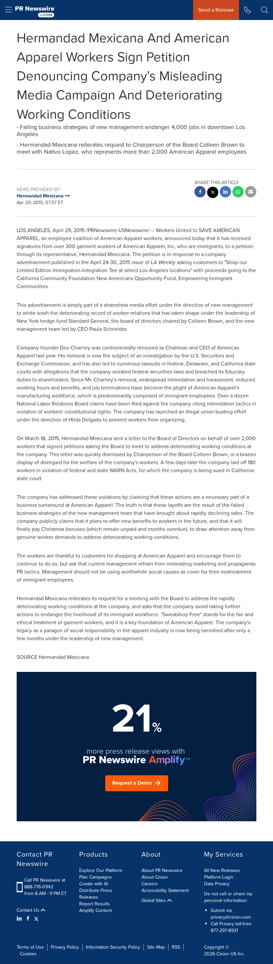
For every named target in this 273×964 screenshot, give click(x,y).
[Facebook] (28, 918)
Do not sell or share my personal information (228, 897)
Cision (222, 953)
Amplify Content (95, 910)
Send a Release (216, 10)
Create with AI (93, 883)
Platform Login (218, 877)
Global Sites (154, 900)
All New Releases (222, 870)
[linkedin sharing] (225, 192)
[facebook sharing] (200, 192)
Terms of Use (30, 947)
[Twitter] (36, 918)
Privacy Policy (65, 947)
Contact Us (29, 910)
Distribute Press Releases (95, 894)
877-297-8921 (224, 930)
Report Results (94, 903)
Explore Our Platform (100, 870)
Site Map (156, 947)
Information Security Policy (113, 947)
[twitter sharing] (212, 193)
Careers (149, 883)
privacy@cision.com (231, 917)
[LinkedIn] (20, 918)
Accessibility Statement (165, 890)
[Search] (264, 10)
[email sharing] (250, 192)
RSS (176, 947)
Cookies (28, 953)
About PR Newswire (161, 870)
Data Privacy (216, 883)
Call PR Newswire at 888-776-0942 (44, 883)
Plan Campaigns (95, 877)
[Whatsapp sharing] (238, 192)
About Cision (154, 877)
